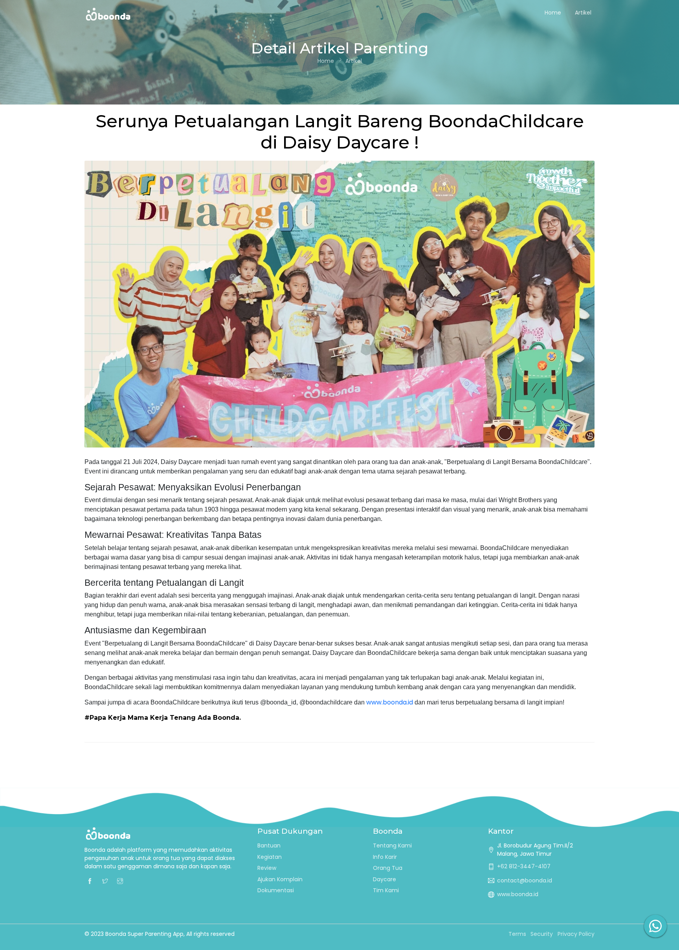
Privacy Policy (576, 934)
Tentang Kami (392, 845)
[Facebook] (89, 880)
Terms (517, 934)
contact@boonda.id (524, 880)
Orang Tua (387, 868)
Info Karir (385, 857)
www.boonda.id (389, 702)
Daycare (384, 879)
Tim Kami (386, 890)
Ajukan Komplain (280, 879)
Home (553, 13)
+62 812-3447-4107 (524, 866)
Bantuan (269, 845)
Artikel (583, 13)
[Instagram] (120, 880)
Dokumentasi (275, 890)
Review (266, 868)
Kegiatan (269, 857)
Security (541, 934)
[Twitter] (105, 880)
